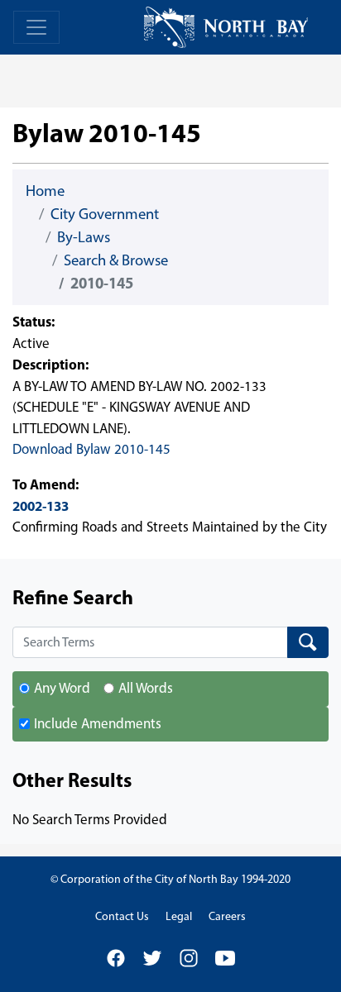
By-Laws (83, 236)
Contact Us (122, 916)
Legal (179, 916)
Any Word (62, 688)
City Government (104, 213)
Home (45, 190)
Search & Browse (116, 259)
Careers (227, 916)
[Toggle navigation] (36, 27)
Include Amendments (97, 723)
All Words (145, 688)
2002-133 (40, 505)
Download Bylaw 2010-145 (91, 449)
